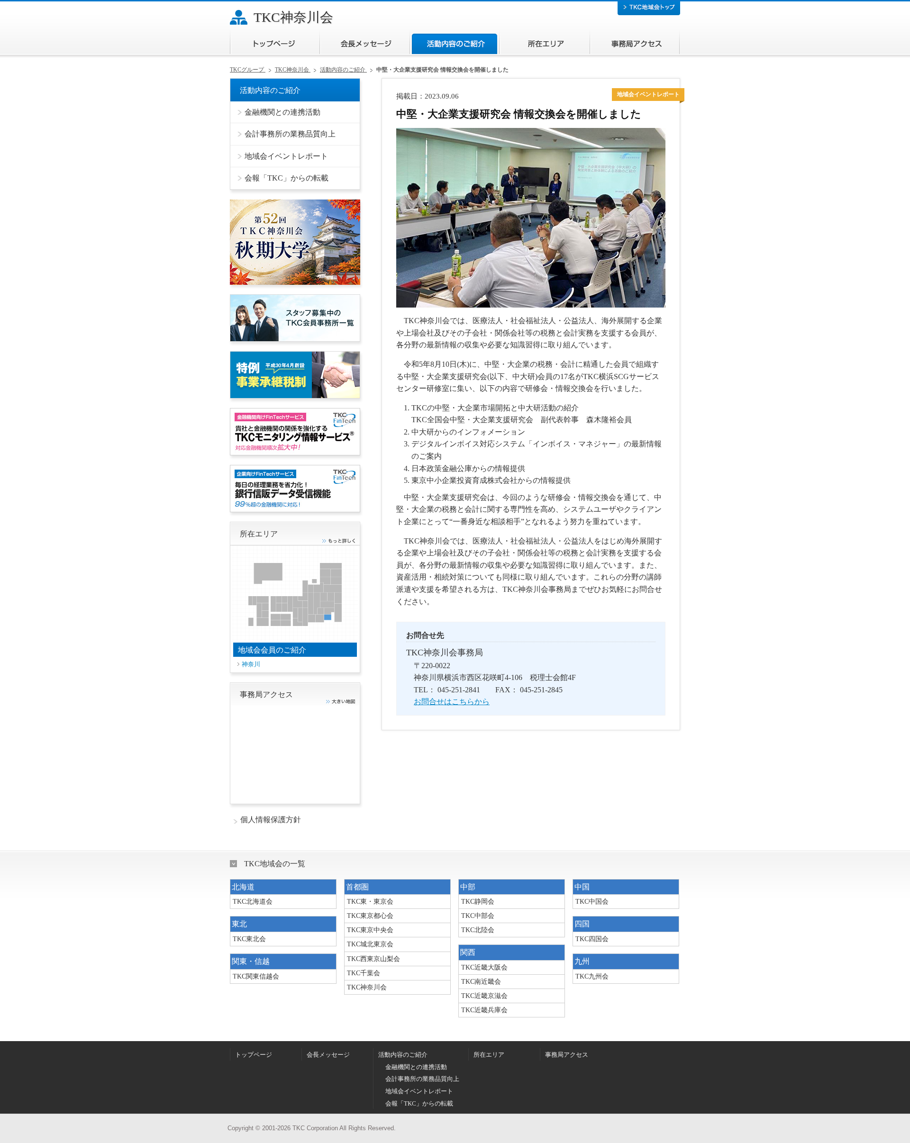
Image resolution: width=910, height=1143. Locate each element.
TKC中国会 (592, 901)
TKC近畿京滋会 (484, 995)
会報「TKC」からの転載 (419, 1103)
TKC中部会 (477, 915)
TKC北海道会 (253, 901)
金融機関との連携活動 (416, 1067)
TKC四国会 (592, 939)
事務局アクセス (635, 41)
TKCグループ (247, 69)
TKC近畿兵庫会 (484, 1010)
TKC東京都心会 (370, 915)
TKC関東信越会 (256, 976)
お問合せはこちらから (452, 702)
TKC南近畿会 (481, 981)
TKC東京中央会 (370, 930)
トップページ (274, 41)
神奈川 (251, 664)
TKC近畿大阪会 (484, 967)
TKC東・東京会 (370, 901)
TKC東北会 (249, 939)
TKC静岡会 (477, 901)
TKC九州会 (592, 976)
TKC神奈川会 (293, 17)
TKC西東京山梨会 (373, 958)
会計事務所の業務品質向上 (422, 1079)
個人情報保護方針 (270, 820)
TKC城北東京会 (370, 944)
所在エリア (544, 41)
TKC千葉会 (363, 973)
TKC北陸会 (477, 930)
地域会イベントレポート (419, 1091)
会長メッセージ (364, 41)
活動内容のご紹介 (454, 41)
